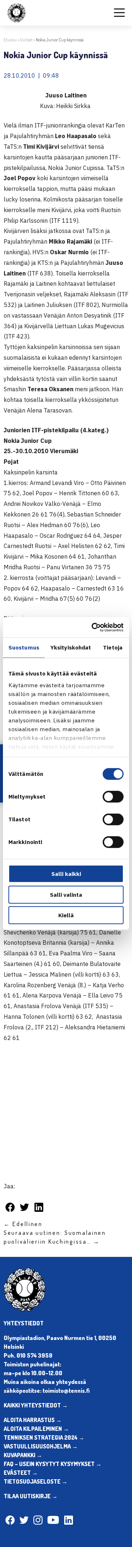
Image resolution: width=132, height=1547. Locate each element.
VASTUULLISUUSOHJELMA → (41, 1446)
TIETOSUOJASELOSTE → (35, 1481)
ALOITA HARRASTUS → (33, 1420)
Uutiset (26, 39)
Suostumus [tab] (23, 647)
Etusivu (10, 39)
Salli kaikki (66, 873)
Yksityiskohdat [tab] (70, 647)
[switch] (113, 797)
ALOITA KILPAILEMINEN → (36, 1428)
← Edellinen (23, 1224)
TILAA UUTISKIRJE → (31, 1496)
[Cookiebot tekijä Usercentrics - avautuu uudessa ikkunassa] (93, 627)
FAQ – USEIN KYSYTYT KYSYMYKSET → (53, 1464)
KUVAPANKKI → (23, 1455)
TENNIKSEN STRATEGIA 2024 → (44, 1437)
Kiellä (66, 915)
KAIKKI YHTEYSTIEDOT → (36, 1405)
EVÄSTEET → (21, 1472)
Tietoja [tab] (112, 647)
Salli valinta (66, 894)
